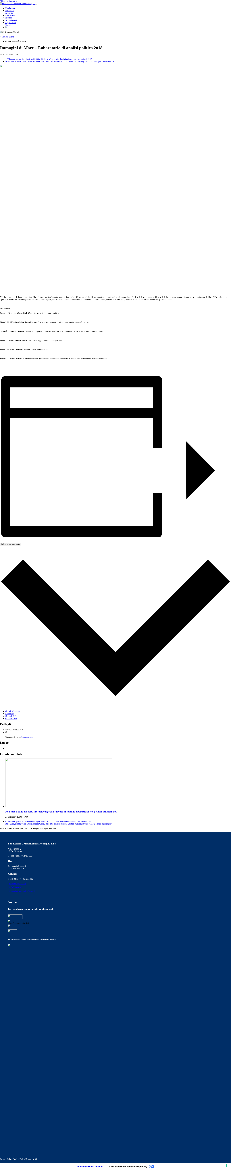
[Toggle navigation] (36, 4)
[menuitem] (6, 28)
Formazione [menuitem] (10, 15)
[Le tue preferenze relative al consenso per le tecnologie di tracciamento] (226, 1165)
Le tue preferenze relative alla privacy (127, 1166)
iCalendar (9, 713)
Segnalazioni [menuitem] (10, 22)
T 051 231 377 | (15, 879)
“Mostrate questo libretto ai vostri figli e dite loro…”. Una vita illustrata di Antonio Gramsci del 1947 (48, 59)
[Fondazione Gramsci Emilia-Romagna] (17, 3)
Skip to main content (8, 1)
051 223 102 (28, 879)
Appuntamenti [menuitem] (11, 20)
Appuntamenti (27, 737)
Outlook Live (11, 718)
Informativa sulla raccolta (90, 1166)
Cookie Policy (19, 1159)
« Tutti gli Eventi (7, 37)
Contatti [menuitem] (8, 25)
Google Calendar (12, 711)
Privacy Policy (6, 1159)
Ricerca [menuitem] (8, 18)
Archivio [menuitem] (9, 13)
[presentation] (58, 806)
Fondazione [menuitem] (10, 8)
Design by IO (31, 1159)
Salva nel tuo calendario (10, 544)
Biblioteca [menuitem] (9, 10)
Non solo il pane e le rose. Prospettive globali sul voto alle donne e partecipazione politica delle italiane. (61, 811)
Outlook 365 (10, 716)
